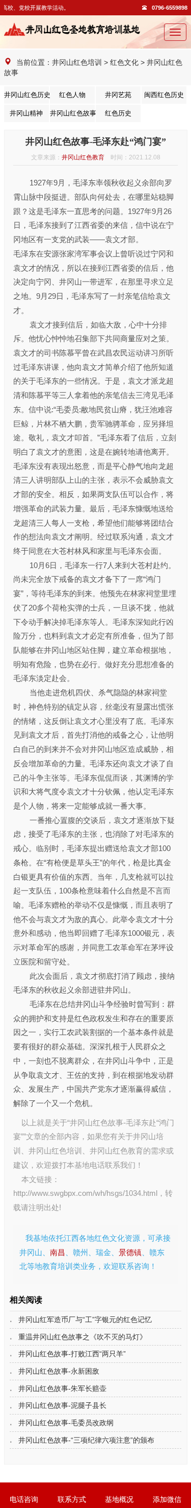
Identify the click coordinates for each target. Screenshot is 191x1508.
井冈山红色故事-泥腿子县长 (62, 1405)
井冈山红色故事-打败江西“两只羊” (72, 1354)
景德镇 (130, 1252)
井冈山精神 (26, 113)
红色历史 (118, 113)
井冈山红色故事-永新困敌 (58, 1371)
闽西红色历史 (164, 95)
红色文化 (124, 62)
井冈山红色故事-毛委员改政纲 (66, 1423)
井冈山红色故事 (72, 113)
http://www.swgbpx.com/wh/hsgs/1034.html (85, 1193)
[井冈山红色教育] (75, 29)
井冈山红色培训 (77, 62)
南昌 (57, 1252)
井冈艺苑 (118, 95)
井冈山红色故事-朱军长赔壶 (62, 1388)
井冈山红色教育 (83, 157)
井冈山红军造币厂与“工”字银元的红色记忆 (85, 1319)
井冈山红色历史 (26, 95)
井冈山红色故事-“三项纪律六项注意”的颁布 (86, 1440)
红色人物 (72, 95)
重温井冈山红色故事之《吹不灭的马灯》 (82, 1337)
